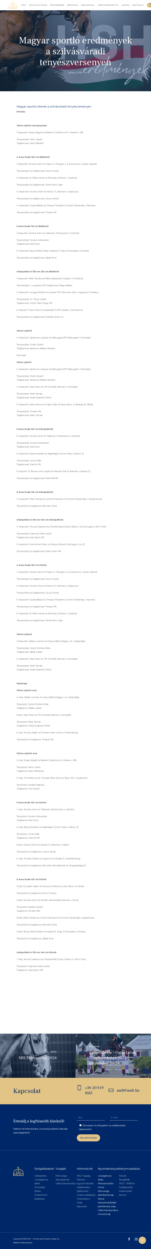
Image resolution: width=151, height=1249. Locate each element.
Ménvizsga (61, 1176)
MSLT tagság (83, 1176)
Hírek (75, 30)
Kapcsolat (82, 1206)
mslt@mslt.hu (128, 1090)
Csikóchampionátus (66, 1183)
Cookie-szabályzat (86, 1195)
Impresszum (83, 1198)
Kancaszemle (62, 1179)
